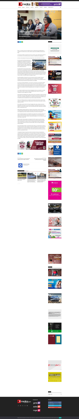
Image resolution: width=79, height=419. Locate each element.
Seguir (60, 405)
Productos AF (50, 7)
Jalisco (41, 7)
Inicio (18, 9)
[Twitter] (59, 0)
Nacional (36, 7)
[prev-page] (18, 183)
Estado (23, 7)
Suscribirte (59, 407)
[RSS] (58, 0)
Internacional (20, 9)
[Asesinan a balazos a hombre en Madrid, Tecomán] (22, 176)
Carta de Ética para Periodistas (49, 0)
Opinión (45, 7)
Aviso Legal (25, 0)
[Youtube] (60, 0)
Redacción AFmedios (26, 164)
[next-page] (19, 183)
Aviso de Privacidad (29, 0)
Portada (19, 7)
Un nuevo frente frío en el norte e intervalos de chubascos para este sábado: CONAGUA (24, 159)
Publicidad (42, 0)
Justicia (32, 7)
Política (27, 7)
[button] (60, 7)
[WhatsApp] (22, 42)
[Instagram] (56, 0)
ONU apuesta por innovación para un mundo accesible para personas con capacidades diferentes (40, 159)
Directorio (45, 0)
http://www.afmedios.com (25, 165)
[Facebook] (55, 0)
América (23, 9)
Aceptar (60, 417)
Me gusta (60, 402)
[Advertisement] (54, 246)
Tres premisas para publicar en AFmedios (36, 0)
